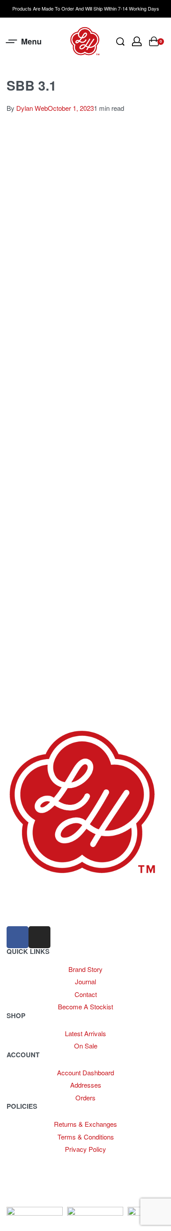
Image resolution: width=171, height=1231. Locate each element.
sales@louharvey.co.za (40, 892)
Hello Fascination (33, 1200)
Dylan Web (32, 108)
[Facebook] (17, 937)
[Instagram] (39, 937)
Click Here (106, 1161)
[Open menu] (24, 41)
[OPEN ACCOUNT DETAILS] (137, 41)
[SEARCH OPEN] (120, 41)
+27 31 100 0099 (30, 912)
